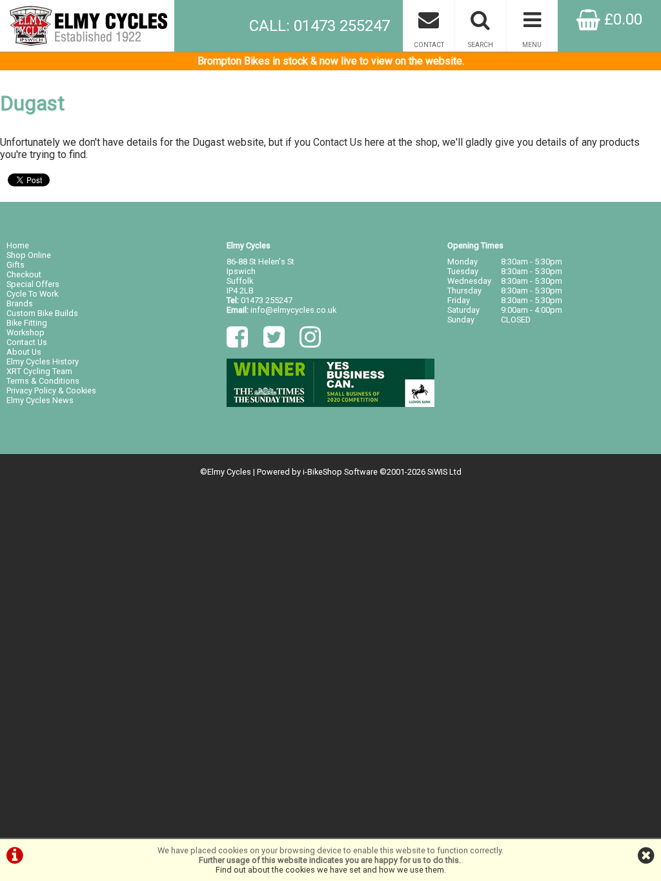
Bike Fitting (26, 323)
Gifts (15, 265)
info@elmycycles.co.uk (293, 310)
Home (17, 245)
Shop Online (28, 255)
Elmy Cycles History (42, 361)
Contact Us (337, 142)
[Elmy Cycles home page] (87, 26)
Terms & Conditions (42, 381)
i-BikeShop (322, 472)
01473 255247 (266, 300)
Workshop (25, 332)
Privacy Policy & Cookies (51, 390)
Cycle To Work (32, 294)
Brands (19, 303)
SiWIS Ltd (444, 472)
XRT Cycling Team (39, 371)
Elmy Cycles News (40, 400)
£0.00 (621, 19)
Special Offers (32, 284)
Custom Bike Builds (42, 313)
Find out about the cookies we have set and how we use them (330, 870)
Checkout (23, 274)
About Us (23, 352)
